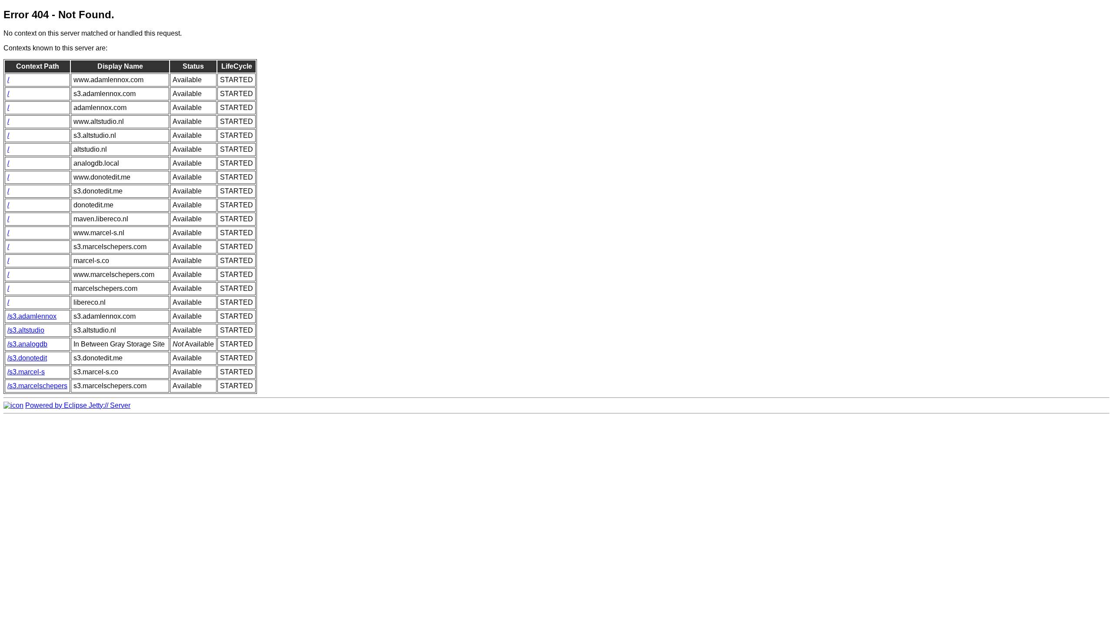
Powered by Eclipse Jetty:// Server (77, 405)
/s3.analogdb (27, 344)
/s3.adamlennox (32, 316)
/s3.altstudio (25, 330)
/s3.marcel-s (26, 372)
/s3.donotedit (27, 358)
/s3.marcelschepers (37, 386)
